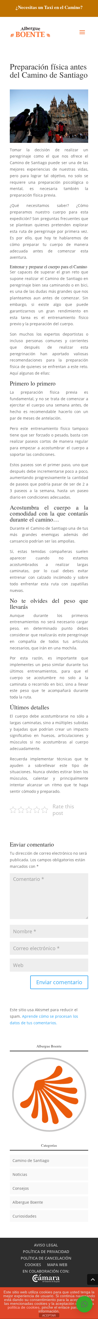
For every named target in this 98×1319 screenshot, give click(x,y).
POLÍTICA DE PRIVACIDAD (46, 1251)
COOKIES (33, 1264)
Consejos (21, 1188)
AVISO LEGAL (46, 1245)
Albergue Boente (28, 1202)
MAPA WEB (57, 1264)
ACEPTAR (49, 1315)
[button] (84, 1304)
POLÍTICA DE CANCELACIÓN (46, 1258)
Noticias (20, 1174)
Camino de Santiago (31, 1160)
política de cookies (23, 1307)
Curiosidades (24, 1216)
